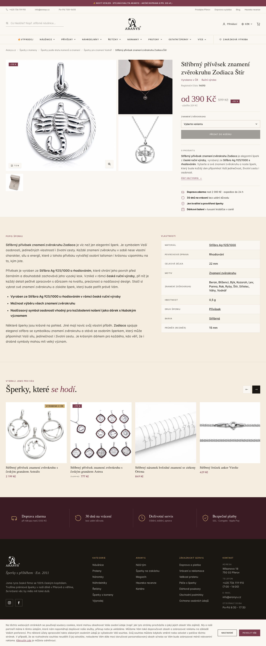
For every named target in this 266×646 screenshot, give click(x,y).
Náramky (133, 39)
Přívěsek (215, 309)
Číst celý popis (190, 178)
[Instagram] (9, 602)
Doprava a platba (223, 9)
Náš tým (141, 564)
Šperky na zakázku (147, 570)
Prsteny (153, 39)
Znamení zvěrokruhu (193, 116)
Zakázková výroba (235, 39)
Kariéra (140, 588)
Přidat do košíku (221, 134)
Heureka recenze (252, 9)
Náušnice (46, 39)
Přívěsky (67, 39)
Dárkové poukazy (190, 588)
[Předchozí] (247, 390)
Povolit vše (250, 633)
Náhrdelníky (90, 39)
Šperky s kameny (28, 50)
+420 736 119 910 (17, 9)
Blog (238, 9)
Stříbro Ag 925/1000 (222, 245)
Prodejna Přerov (202, 9)
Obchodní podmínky (191, 594)
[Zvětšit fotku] (109, 164)
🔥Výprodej (25, 39)
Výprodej (97, 600)
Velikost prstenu (188, 576)
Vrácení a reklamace (191, 570)
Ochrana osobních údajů (194, 600)
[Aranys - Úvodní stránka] (133, 24)
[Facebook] (18, 602)
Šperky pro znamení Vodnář (98, 50)
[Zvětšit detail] (145, 87)
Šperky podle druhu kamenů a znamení (60, 50)
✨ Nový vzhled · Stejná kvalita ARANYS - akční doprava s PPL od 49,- (133, 3)
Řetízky (113, 39)
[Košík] (258, 24)
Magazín (141, 576)
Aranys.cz (11, 50)
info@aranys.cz (42, 9)
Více (200, 39)
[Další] (256, 390)
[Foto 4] (14, 182)
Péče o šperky (187, 582)
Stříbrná (214, 318)
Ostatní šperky (179, 39)
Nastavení (227, 633)
